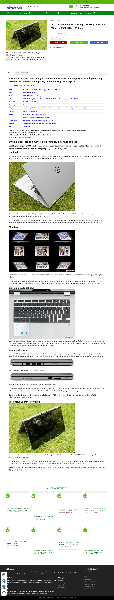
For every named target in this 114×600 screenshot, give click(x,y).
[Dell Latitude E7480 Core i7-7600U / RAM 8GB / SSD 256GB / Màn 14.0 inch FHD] (70, 534)
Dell (57, 47)
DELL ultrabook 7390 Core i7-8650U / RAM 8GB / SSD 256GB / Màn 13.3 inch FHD (17, 509)
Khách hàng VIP (89, 586)
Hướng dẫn (61, 585)
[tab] (9, 72)
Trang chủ (13, 13)
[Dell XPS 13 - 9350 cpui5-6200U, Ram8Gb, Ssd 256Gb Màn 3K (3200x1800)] (70, 499)
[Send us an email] (106, 2)
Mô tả (9, 72)
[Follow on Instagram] (103, 2)
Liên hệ (98, 13)
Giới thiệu (23, 13)
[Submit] (71, 6)
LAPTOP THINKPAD (37, 13)
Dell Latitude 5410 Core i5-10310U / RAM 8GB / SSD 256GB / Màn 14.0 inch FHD (43, 517)
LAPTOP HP (51, 13)
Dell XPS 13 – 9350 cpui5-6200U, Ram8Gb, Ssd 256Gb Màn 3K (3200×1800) (68, 510)
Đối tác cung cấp (89, 588)
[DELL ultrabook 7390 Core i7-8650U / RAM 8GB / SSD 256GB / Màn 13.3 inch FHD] (18, 499)
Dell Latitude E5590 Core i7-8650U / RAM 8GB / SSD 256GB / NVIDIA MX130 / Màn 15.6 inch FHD (43, 551)
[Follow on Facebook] (101, 2)
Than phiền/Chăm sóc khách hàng (94, 572)
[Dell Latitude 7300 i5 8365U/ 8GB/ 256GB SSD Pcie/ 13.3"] (18, 533)
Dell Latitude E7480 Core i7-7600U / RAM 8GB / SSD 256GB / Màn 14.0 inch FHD (69, 543)
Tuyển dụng (61, 583)
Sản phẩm (59, 20)
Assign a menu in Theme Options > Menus (87, 2)
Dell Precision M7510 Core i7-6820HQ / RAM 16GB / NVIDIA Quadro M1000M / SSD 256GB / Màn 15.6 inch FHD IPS (96, 509)
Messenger (4, 588)
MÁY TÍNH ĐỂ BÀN (76, 13)
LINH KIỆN (88, 13)
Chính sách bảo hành (90, 584)
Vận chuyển (87, 579)
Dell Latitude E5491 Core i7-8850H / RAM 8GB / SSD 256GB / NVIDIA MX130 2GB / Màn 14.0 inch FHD (95, 551)
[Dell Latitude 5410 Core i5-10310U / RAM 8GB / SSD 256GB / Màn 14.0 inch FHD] (44, 503)
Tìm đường (4, 577)
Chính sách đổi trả (89, 582)
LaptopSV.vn (72, 597)
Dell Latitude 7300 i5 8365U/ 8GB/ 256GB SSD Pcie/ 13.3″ (16, 542)
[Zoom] (8, 48)
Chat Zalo (4, 582)
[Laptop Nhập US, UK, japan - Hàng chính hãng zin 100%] (15, 7)
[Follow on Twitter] (105, 2)
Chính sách (61, 587)
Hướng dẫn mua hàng (22, 72)
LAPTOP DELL (64, 13)
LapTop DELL (67, 20)
